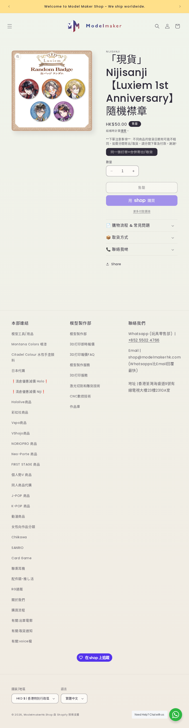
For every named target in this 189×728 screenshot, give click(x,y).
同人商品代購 (22, 485)
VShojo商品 (21, 433)
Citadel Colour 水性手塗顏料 (33, 357)
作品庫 (75, 406)
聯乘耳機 (18, 568)
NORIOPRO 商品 (24, 443)
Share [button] (116, 264)
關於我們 (18, 599)
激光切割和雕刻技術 (85, 386)
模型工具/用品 (22, 334)
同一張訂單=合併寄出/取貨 (133, 152)
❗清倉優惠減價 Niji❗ (29, 391)
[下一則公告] (180, 6)
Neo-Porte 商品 (24, 454)
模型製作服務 (80, 365)
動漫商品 (18, 516)
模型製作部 (78, 334)
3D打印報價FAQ (82, 354)
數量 (109, 162)
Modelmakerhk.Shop (38, 714)
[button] (10, 26)
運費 (124, 131)
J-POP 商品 (21, 495)
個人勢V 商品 (22, 474)
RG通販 (17, 589)
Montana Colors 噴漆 (29, 344)
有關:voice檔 (22, 641)
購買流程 (18, 610)
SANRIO (18, 547)
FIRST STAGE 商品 (26, 464)
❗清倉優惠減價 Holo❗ (30, 381)
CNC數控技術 (80, 396)
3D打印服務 (79, 375)
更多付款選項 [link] (142, 211)
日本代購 (18, 370)
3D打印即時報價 (82, 344)
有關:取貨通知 (22, 631)
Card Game (22, 558)
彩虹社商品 (20, 412)
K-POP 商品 (21, 506)
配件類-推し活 (23, 579)
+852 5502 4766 (143, 340)
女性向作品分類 (23, 526)
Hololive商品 (22, 402)
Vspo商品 (19, 422)
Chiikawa (19, 537)
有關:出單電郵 (22, 620)
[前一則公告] (9, 6)
